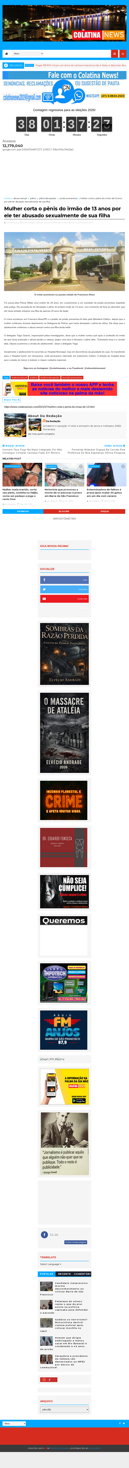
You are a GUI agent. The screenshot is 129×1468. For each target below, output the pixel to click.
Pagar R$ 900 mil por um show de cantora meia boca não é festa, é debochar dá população (51, 65)
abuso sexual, (44, 222)
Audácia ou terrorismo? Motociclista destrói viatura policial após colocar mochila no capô (63, 1325)
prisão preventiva (68, 198)
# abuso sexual (19, 377)
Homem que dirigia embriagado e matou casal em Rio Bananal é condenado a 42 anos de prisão (63, 1343)
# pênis (33, 377)
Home (7, 198)
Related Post (12, 458)
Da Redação (53, 421)
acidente (51, 466)
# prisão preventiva (72, 377)
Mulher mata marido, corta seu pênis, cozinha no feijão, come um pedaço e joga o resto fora (20, 494)
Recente (64, 1274)
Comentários (82, 1274)
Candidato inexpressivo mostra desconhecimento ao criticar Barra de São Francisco (64, 1289)
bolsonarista (121, 65)
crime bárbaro (12, 466)
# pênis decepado (49, 377)
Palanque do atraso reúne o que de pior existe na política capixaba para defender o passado (64, 1307)
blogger (64, 511)
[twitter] (124, 1423)
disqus (105, 511)
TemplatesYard (60, 1448)
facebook (23, 511)
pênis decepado (47, 198)
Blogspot (95, 1448)
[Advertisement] (64, 173)
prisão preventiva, (85, 222)
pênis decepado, (66, 222)
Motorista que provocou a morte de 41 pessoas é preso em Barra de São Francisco (63, 492)
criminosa (94, 466)
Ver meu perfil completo (41, 434)
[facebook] (119, 1423)
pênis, (54, 222)
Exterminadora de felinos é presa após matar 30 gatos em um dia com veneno (104, 492)
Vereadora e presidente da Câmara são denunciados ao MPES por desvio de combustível (64, 1362)
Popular (46, 1274)
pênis (33, 198)
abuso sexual (20, 198)
